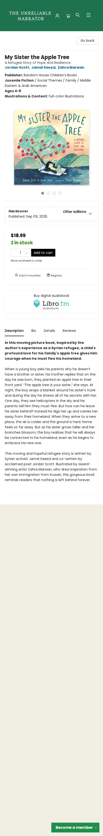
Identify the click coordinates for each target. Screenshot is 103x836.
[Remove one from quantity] (14, 252)
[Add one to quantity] (27, 252)
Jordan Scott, (18, 67)
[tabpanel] (51, 417)
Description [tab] (14, 330)
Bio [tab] (33, 330)
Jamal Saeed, (44, 67)
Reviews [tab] (69, 330)
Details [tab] (49, 330)
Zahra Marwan (71, 67)
